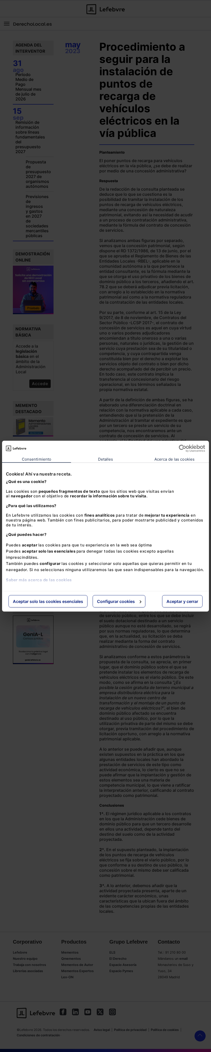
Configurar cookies (116, 601)
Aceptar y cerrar (182, 601)
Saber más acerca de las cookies (39, 579)
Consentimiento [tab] (36, 459)
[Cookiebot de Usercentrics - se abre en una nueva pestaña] (182, 448)
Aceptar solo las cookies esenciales (48, 601)
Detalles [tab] (105, 459)
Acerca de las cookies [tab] (174, 459)
